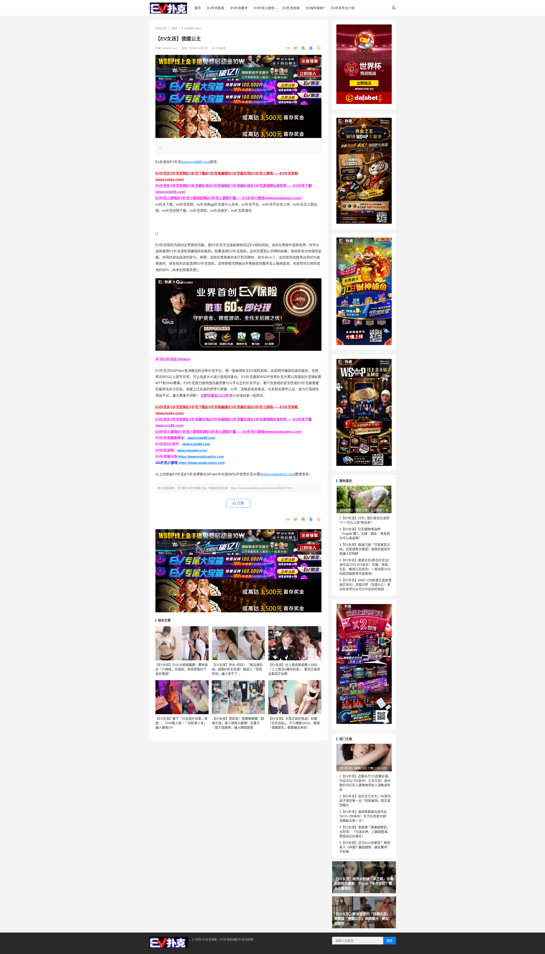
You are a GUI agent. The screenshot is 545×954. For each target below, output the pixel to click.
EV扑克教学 (239, 8)
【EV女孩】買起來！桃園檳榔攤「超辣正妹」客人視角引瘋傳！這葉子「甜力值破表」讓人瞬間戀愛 (238, 723)
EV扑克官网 (291, 8)
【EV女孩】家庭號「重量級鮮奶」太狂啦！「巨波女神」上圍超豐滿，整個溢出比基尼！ (364, 831)
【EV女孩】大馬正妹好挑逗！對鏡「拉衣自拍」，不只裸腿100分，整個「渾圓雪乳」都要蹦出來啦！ (294, 723)
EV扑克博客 (209, 939)
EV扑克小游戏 (264, 8)
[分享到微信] (303, 48)
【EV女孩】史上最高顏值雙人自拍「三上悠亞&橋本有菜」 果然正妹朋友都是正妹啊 (294, 669)
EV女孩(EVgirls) (192, 28)
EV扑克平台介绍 (342, 8)
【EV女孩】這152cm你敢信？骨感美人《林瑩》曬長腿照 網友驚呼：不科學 (364, 847)
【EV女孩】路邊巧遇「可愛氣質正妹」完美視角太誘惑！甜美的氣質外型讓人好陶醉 (364, 549)
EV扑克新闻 (215, 8)
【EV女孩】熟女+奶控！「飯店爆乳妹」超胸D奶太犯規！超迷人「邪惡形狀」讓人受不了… (237, 669)
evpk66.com (171, 48)
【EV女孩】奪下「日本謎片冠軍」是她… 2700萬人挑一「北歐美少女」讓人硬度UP (181, 723)
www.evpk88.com (195, 162)
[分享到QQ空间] (318, 48)
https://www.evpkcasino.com (201, 456)
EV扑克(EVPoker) (176, 359)
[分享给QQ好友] (311, 48)
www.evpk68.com (196, 444)
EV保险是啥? (315, 8)
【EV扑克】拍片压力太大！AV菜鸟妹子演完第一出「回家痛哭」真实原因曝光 (365, 800)
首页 (197, 8)
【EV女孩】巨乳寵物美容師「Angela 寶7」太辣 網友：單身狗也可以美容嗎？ (364, 533)
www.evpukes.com (192, 450)
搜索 (390, 940)
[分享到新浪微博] (295, 48)
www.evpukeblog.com (277, 474)
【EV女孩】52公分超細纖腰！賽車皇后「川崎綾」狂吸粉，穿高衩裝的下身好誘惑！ (181, 669)
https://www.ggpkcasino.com (201, 463)
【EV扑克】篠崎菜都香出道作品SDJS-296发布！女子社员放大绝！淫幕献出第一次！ (364, 816)
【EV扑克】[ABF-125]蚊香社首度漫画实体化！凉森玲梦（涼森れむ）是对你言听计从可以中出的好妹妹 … (365, 584)
